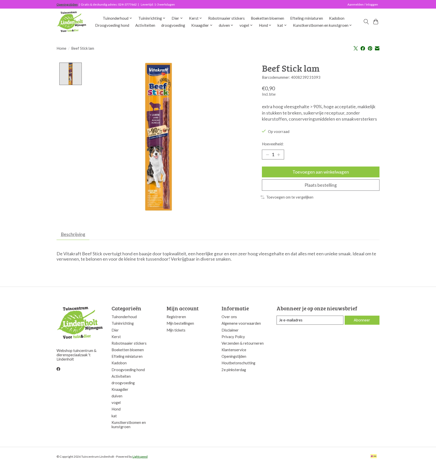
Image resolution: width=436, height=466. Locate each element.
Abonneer (362, 320)
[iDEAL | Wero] (373, 456)
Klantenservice (234, 350)
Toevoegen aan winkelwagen (320, 172)
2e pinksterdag (234, 370)
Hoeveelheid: (273, 144)
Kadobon (336, 18)
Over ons (229, 317)
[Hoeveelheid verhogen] (278, 154)
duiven (117, 396)
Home (61, 48)
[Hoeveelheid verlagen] (267, 154)
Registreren (176, 317)
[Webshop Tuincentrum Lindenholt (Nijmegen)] (72, 21)
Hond (116, 409)
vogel (116, 402)
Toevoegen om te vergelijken (289, 197)
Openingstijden (67, 4)
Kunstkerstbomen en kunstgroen (129, 424)
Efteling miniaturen (306, 18)
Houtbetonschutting (238, 363)
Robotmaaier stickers (226, 18)
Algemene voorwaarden (241, 323)
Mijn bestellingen (180, 323)
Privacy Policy (233, 337)
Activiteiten (145, 25)
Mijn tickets (176, 330)
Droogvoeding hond (112, 25)
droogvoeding (173, 25)
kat (114, 416)
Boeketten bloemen (267, 18)
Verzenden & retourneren (243, 343)
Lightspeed (140, 456)
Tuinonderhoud (124, 317)
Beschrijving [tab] (73, 234)
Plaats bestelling (321, 185)
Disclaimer (230, 330)
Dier (115, 330)
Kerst (116, 337)
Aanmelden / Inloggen (362, 4)
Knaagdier (120, 389)
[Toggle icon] (366, 21)
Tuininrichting (123, 323)
